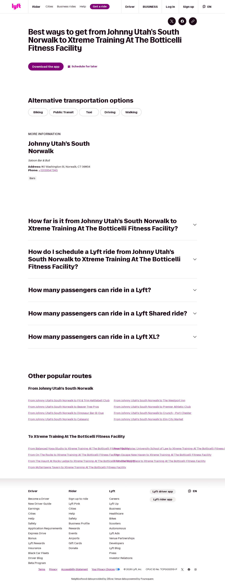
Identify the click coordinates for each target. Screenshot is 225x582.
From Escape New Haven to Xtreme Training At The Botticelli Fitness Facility (162, 455)
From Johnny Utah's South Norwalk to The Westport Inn (149, 400)
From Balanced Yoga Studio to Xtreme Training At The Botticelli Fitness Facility (78, 448)
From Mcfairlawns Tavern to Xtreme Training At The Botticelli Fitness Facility (77, 467)
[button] (112, 224)
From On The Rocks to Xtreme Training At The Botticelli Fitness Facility (73, 455)
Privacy (53, 569)
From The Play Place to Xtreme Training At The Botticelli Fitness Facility (160, 461)
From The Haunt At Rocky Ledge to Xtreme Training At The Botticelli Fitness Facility (81, 461)
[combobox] (206, 7)
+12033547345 (48, 170)
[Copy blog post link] (193, 21)
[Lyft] (16, 6)
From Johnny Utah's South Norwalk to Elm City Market (148, 419)
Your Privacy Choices (103, 569)
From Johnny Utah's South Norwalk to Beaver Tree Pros (63, 407)
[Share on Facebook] (182, 21)
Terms (41, 569)
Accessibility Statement (74, 569)
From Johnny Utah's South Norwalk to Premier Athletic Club (152, 407)
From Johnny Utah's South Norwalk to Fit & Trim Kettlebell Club (69, 400)
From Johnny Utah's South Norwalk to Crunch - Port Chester (152, 413)
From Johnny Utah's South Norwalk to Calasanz (58, 419)
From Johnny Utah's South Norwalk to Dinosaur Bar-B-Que (66, 413)
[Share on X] (172, 21)
